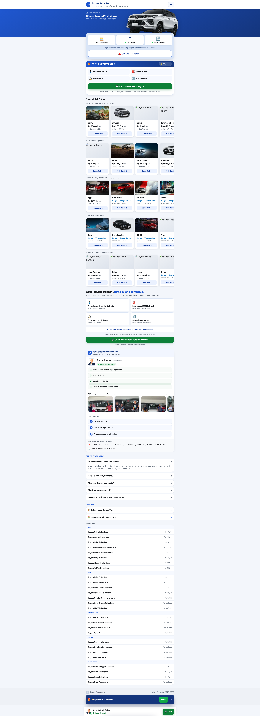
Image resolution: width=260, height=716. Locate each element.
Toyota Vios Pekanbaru (97, 658)
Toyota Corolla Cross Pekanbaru (101, 598)
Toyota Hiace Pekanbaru (98, 677)
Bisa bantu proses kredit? (99, 490)
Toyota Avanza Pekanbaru (98, 537)
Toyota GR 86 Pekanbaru (98, 652)
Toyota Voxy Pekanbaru (98, 558)
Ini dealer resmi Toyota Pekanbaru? (104, 461)
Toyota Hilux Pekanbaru (98, 672)
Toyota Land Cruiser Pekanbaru (101, 603)
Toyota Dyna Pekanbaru (98, 682)
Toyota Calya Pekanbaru (98, 532)
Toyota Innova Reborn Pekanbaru (102, 547)
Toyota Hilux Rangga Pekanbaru (101, 667)
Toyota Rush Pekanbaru (98, 582)
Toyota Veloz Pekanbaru (98, 542)
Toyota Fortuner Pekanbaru (99, 593)
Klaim (163, 700)
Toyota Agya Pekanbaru (98, 617)
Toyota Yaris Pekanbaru (98, 633)
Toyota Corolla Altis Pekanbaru (100, 647)
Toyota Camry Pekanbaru (98, 642)
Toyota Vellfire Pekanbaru (98, 568)
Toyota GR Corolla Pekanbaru (100, 623)
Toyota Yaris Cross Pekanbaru (100, 588)
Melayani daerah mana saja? (101, 483)
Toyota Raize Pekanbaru (98, 577)
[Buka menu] (171, 4)
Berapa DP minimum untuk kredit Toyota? (107, 497)
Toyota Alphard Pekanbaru (99, 563)
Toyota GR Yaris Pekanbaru (99, 628)
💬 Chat (168, 711)
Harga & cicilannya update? (100, 476)
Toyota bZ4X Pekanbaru (98, 608)
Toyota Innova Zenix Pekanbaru (101, 553)
